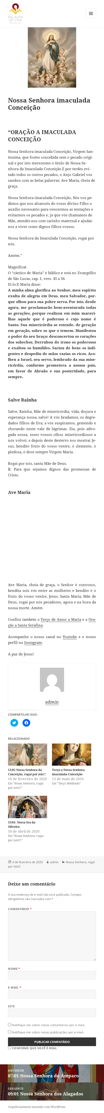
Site (11, 1006)
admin (54, 862)
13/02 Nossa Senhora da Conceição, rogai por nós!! (27, 772)
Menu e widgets (91, 18)
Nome (14, 969)
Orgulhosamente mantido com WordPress (36, 1107)
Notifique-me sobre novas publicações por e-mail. (48, 1032)
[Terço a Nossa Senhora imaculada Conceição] (71, 755)
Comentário (20, 909)
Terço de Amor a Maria (61, 619)
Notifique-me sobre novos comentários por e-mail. (48, 1025)
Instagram (33, 642)
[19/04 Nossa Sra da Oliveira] (27, 807)
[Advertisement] (52, 538)
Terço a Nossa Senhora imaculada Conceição (68, 772)
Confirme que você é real (34, 1048)
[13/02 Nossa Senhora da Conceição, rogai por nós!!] (27, 755)
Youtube (70, 636)
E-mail (15, 987)
